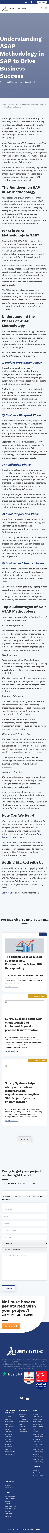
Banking (21, 1417)
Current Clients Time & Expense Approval (10, 1498)
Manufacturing (23, 1422)
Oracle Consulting (10, 1452)
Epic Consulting (10, 1454)
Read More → (11, 987)
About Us (8, 1485)
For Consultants (38, 1475)
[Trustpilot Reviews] (12, 1373)
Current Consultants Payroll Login (9, 1513)
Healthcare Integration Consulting (8, 1446)
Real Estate (22, 1429)
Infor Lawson (37, 1422)
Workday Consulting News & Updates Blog (38, 1434)
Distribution (22, 1419)
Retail (20, 1424)
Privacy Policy (9, 1487)
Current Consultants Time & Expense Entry (10, 1506)
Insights (11, 104)
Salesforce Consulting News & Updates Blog (38, 1449)
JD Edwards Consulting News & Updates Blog (38, 1416)
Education (22, 1427)
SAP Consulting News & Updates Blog (38, 1426)
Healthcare (22, 1414)
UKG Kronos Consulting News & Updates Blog (38, 1441)
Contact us (7, 892)
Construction (23, 1432)
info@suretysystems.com (30, 1529)
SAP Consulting (9, 1427)
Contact (42, 2)
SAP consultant (35, 842)
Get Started (11, 1326)
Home (4, 104)
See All (24, 1140)
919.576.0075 (14, 1529)
